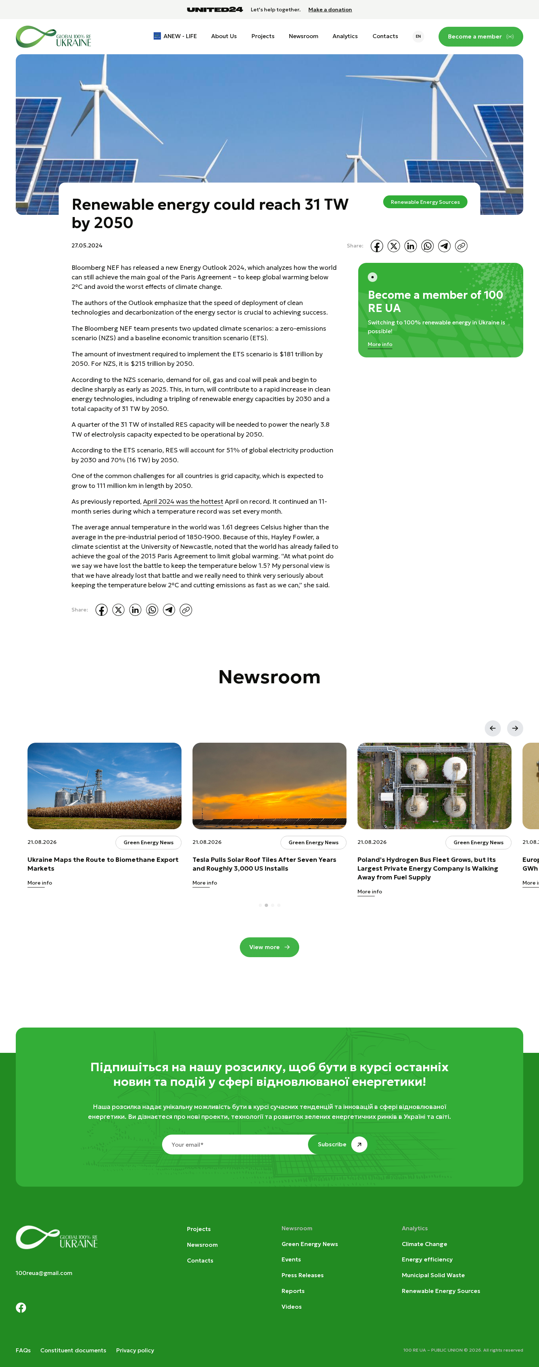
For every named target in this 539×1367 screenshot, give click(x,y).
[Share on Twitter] (394, 246)
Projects (263, 36)
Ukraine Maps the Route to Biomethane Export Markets (103, 864)
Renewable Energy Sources (425, 202)
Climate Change (424, 1244)
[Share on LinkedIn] (410, 246)
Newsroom (303, 36)
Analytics (345, 36)
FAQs (23, 1350)
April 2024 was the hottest (183, 501)
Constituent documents (73, 1350)
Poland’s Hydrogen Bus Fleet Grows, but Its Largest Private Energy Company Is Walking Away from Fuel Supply (428, 868)
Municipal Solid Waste (433, 1275)
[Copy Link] (461, 246)
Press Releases (303, 1275)
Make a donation (330, 10)
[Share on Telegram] (444, 246)
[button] (493, 728)
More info (380, 344)
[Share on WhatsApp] (427, 246)
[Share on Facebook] (377, 246)
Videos (292, 1306)
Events (291, 1259)
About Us (224, 36)
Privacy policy (135, 1350)
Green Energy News (310, 1244)
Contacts (385, 36)
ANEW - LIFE (180, 36)
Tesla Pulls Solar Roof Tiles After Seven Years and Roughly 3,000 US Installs (264, 864)
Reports (293, 1290)
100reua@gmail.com (44, 1272)
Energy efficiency (427, 1259)
